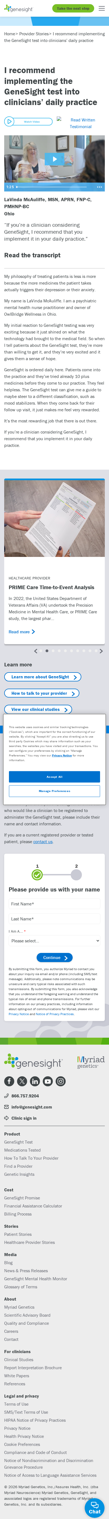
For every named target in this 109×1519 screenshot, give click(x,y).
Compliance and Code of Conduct (35, 1452)
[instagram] (61, 1081)
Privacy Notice (19, 1014)
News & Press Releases (26, 1270)
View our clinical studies (35, 709)
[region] (54, 759)
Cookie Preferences (22, 1444)
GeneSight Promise (22, 1198)
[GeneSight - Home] (18, 8)
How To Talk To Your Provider (31, 1158)
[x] (22, 1081)
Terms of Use (16, 1404)
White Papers (16, 1375)
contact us (43, 841)
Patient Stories (18, 1234)
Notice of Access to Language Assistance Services (50, 1475)
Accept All (55, 776)
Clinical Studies (18, 1359)
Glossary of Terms (20, 1286)
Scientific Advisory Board (27, 1315)
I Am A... (16, 931)
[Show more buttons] (99, 187)
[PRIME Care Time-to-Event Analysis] (54, 518)
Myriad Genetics (19, 1307)
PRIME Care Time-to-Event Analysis (51, 587)
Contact (11, 1339)
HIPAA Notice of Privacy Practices (35, 1420)
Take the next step (73, 8)
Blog (8, 1262)
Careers (11, 1331)
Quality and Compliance (26, 1323)
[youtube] (48, 1081)
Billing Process (18, 1214)
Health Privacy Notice (24, 1436)
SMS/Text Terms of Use (26, 1412)
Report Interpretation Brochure (33, 1367)
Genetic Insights (19, 1174)
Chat (95, 1511)
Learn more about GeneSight (40, 676)
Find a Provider (18, 1166)
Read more (19, 631)
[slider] (54, 187)
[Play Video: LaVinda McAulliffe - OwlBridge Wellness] (54, 159)
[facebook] (9, 1081)
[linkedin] (35, 1081)
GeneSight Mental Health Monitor (35, 1278)
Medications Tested (22, 1150)
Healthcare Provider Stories (29, 1242)
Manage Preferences (54, 791)
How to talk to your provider (39, 693)
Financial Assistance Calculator (33, 1206)
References (14, 1383)
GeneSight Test (18, 1142)
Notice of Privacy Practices (55, 1014)
